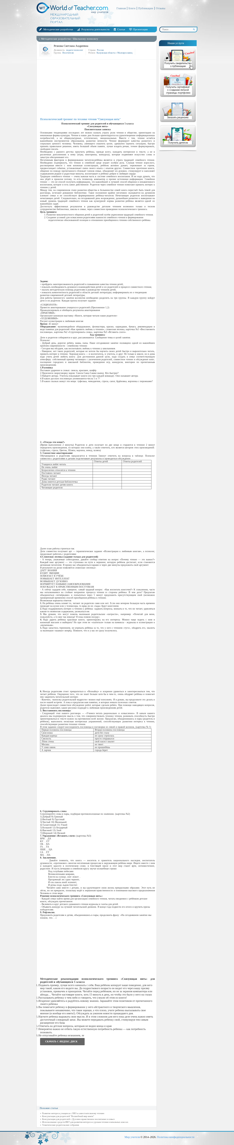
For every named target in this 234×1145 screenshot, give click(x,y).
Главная (121, 8)
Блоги (132, 8)
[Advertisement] (97, 88)
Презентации (140, 29)
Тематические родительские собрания (60, 1125)
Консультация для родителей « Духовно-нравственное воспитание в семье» (78, 1119)
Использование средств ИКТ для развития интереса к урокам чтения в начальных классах (85, 1122)
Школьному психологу (85, 38)
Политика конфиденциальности (175, 1137)
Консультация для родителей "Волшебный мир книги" (68, 1116)
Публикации (145, 8)
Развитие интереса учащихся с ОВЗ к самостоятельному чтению (73, 1113)
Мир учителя (132, 1137)
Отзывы (160, 8)
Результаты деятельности (95, 29)
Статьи (121, 29)
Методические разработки (58, 29)
